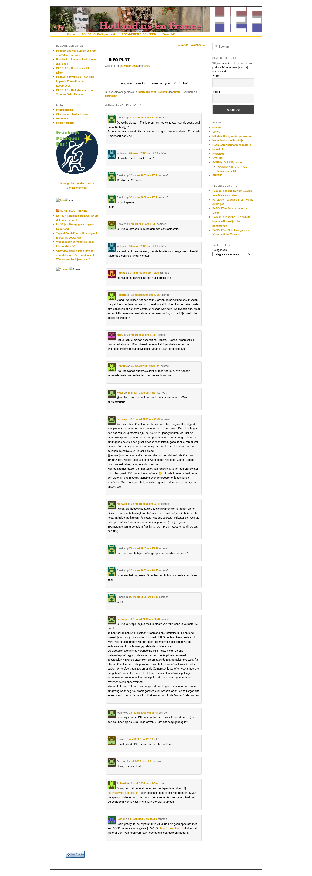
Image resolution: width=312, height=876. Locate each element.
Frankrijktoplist (65, 110)
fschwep (122, 419)
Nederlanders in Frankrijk (227, 140)
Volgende (198, 45)
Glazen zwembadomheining (72, 114)
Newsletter (219, 149)
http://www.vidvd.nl (171, 828)
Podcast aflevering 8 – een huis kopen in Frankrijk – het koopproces (75, 81)
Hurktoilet (62, 118)
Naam (216, 76)
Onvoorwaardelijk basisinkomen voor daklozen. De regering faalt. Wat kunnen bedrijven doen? (75, 255)
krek (147, 66)
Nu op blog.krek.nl (73, 210)
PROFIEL (217, 175)
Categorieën (219, 250)
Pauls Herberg (65, 123)
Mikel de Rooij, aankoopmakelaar (232, 136)
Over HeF (169, 34)
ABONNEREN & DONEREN (138, 34)
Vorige (182, 45)
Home (71, 34)
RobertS (122, 295)
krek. (120, 335)
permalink (111, 96)
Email (216, 92)
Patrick (121, 819)
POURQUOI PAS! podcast (98, 34)
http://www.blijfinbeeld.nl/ (123, 793)
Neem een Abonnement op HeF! (231, 145)
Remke (121, 272)
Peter (120, 392)
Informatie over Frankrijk (153, 92)
